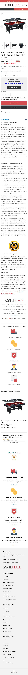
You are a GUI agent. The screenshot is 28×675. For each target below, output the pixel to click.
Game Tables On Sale (8, 597)
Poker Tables (6, 577)
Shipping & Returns (8, 620)
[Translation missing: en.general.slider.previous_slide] (1, 26)
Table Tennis (6, 594)
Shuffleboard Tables (8, 582)
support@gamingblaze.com (14, 83)
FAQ (4, 660)
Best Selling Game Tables (10, 599)
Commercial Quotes (8, 657)
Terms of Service (7, 628)
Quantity (3, 91)
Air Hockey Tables (7, 588)
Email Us (21, 9)
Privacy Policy (6, 625)
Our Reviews (6, 611)
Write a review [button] (14, 442)
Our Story (5, 608)
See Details (14, 484)
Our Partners (6, 614)
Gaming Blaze (8, 318)
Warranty (5, 622)
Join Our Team (7, 631)
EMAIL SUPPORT (14, 87)
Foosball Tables (7, 591)
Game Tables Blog (8, 663)
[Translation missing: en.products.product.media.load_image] (7, 45)
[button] (23, 5)
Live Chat (5, 645)
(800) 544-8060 (16, 315)
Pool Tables (6, 579)
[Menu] (1, 5)
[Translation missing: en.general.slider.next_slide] (26, 26)
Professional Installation (9, 651)
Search (5, 640)
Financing (5, 648)
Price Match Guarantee (9, 617)
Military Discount (7, 654)
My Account (6, 643)
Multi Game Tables (8, 585)
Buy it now (14, 107)
